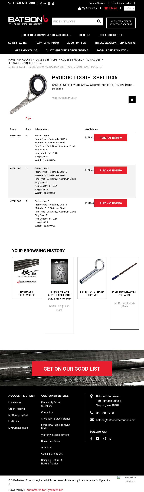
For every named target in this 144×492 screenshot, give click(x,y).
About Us (46, 447)
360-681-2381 (106, 413)
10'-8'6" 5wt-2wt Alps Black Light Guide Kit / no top (59, 295)
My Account (88, 8)
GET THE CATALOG (26, 50)
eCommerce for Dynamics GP (45, 490)
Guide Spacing (17, 42)
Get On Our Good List (72, 369)
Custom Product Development (67, 50)
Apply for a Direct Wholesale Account (121, 23)
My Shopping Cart (18, 415)
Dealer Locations (50, 441)
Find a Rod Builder (111, 35)
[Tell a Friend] (132, 99)
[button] (110, 8)
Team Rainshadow (47, 42)
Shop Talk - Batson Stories (55, 418)
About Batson (76, 42)
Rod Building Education (112, 50)
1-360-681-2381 (23, 3)
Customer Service (54, 395)
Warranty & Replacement (55, 434)
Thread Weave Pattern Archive (114, 42)
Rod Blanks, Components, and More (45, 35)
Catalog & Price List (52, 453)
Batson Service (97, 3)
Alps (28, 118)
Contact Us (47, 412)
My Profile (13, 421)
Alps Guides (93, 59)
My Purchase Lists (18, 427)
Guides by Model (71, 59)
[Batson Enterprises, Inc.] (28, 20)
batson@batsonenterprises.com (115, 420)
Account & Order (21, 395)
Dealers (84, 35)
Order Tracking (16, 408)
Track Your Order (121, 3)
